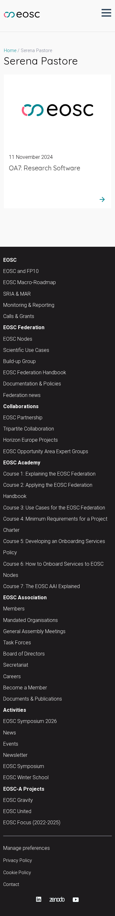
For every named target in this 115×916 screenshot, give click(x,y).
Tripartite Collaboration (28, 429)
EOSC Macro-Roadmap (29, 282)
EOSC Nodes (17, 339)
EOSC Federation (23, 327)
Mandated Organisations (30, 620)
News (9, 733)
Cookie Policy (17, 872)
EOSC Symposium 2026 (30, 721)
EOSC (10, 260)
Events (10, 744)
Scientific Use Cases (26, 350)
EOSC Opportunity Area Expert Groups (45, 451)
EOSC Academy (21, 463)
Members (14, 609)
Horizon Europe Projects (30, 440)
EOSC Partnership (22, 418)
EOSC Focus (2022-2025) (31, 822)
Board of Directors (24, 654)
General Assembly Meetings (34, 631)
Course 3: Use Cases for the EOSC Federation (54, 508)
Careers (12, 676)
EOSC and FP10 (21, 271)
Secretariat (15, 665)
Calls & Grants (18, 316)
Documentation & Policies (32, 384)
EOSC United (17, 811)
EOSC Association (25, 597)
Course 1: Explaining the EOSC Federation (49, 474)
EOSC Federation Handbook (34, 372)
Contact (11, 884)
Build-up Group (19, 361)
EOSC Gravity (18, 800)
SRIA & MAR (17, 294)
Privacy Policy (17, 860)
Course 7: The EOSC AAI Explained (41, 586)
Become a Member (25, 688)
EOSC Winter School (26, 777)
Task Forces (17, 643)
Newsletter (15, 755)
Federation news (22, 395)
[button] (106, 13)
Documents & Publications (32, 699)
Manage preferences (26, 848)
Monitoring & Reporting (28, 305)
